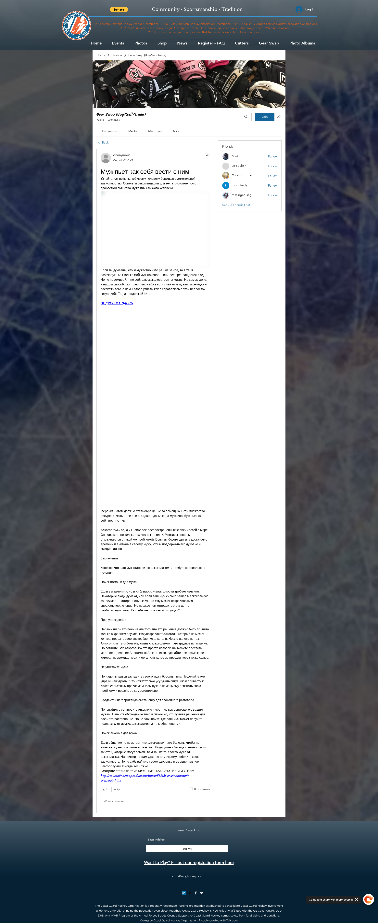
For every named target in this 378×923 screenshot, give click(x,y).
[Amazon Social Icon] (190, 893)
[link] (109, 131)
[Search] (246, 117)
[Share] (207, 155)
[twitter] (202, 893)
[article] (155, 481)
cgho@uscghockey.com (187, 876)
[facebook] (196, 893)
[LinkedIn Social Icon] (184, 893)
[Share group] (279, 116)
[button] (119, 9)
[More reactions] (116, 789)
